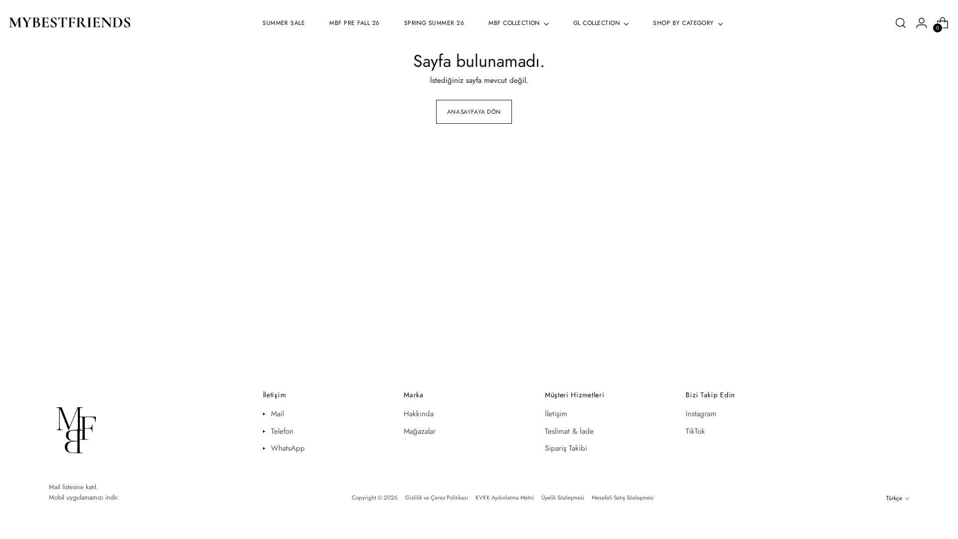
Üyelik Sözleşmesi (562, 498)
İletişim (556, 413)
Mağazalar (420, 431)
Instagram (701, 413)
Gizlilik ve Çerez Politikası (436, 498)
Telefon (282, 431)
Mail (277, 413)
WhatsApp (288, 448)
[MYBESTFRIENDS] (69, 23)
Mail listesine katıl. (73, 487)
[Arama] (901, 23)
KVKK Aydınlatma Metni (505, 498)
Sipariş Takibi (566, 448)
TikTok (695, 431)
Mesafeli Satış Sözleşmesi (623, 498)
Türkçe (894, 498)
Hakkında (419, 413)
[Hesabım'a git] (922, 23)
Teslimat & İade (569, 431)
